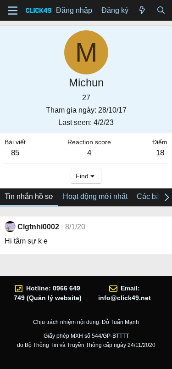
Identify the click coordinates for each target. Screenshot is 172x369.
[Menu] (12, 10)
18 (160, 152)
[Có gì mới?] (142, 10)
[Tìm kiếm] (160, 10)
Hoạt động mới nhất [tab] (95, 196)
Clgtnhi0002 (38, 227)
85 (15, 152)
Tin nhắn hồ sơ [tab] (29, 196)
